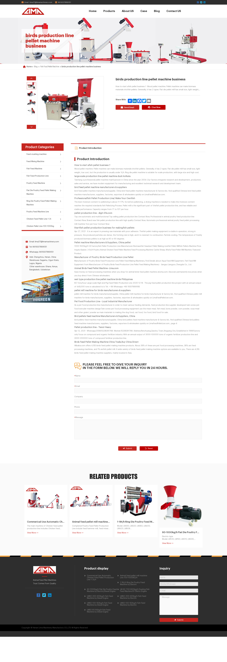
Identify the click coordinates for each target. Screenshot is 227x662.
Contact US (173, 11)
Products (109, 11)
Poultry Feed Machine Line (38, 212)
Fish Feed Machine (34, 169)
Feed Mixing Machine (35, 161)
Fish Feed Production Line (38, 176)
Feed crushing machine (37, 154)
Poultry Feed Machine (36, 183)
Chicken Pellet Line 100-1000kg (40, 226)
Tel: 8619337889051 (38, 247)
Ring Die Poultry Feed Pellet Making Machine (41, 203)
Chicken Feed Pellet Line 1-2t (39, 219)
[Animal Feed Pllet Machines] (40, 11)
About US (128, 11)
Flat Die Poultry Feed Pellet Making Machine (41, 192)
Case (143, 11)
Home (93, 11)
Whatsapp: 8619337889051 (41, 252)
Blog (157, 11)
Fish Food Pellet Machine (49, 67)
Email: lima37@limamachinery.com (44, 242)
